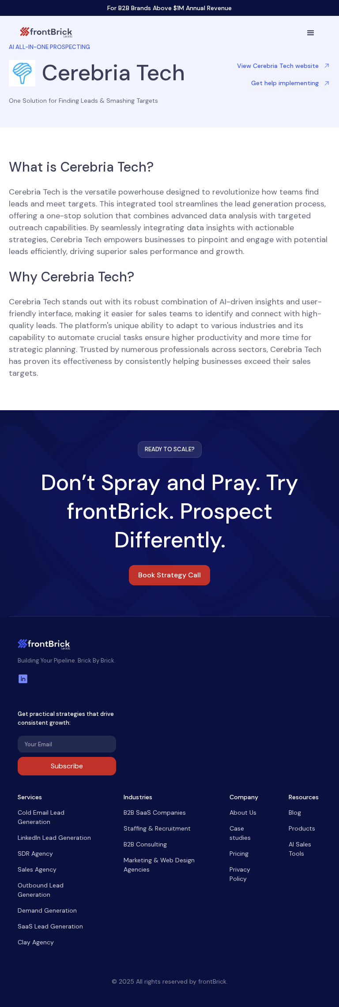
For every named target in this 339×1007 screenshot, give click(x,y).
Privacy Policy (240, 874)
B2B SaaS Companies (155, 812)
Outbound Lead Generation (41, 889)
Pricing (239, 853)
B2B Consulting (145, 844)
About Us (243, 812)
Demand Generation (47, 910)
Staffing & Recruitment (157, 828)
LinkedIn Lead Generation (54, 838)
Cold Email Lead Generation (41, 817)
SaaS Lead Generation (50, 926)
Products (302, 828)
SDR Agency (35, 853)
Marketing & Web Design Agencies (159, 864)
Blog (295, 812)
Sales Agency (37, 869)
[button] (310, 33)
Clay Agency (36, 942)
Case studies (240, 833)
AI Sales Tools (300, 848)
